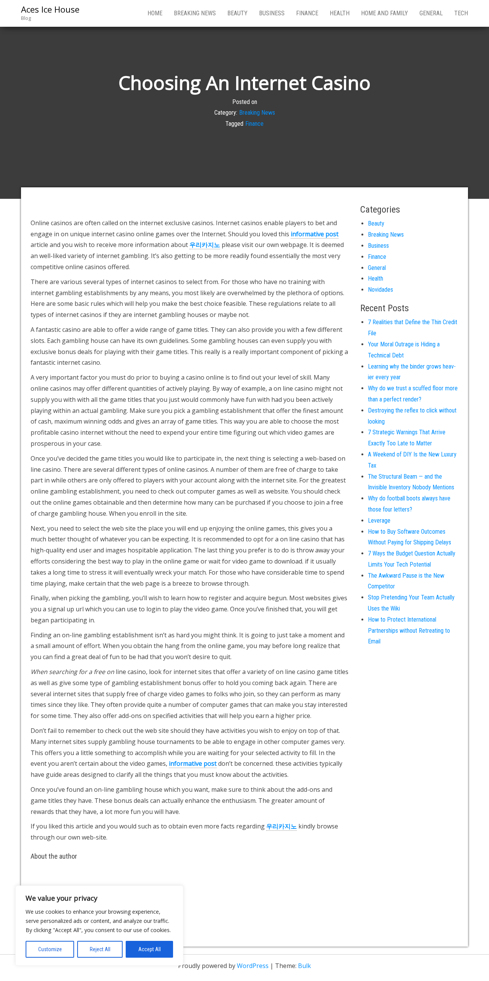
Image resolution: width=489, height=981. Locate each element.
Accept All (149, 949)
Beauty (237, 13)
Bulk (304, 966)
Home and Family (384, 13)
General (431, 13)
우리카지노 (204, 244)
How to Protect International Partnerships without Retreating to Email (409, 630)
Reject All (100, 949)
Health (340, 13)
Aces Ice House (50, 9)
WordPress (253, 966)
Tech (461, 13)
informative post (314, 234)
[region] (99, 925)
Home (154, 13)
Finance (307, 13)
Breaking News (195, 13)
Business (272, 13)
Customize (50, 949)
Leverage (379, 520)
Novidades (380, 289)
